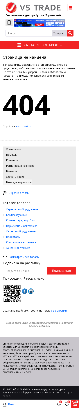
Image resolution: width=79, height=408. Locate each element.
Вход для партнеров (18, 182)
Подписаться (61, 271)
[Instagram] (31, 291)
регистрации (59, 310)
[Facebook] (24, 291)
